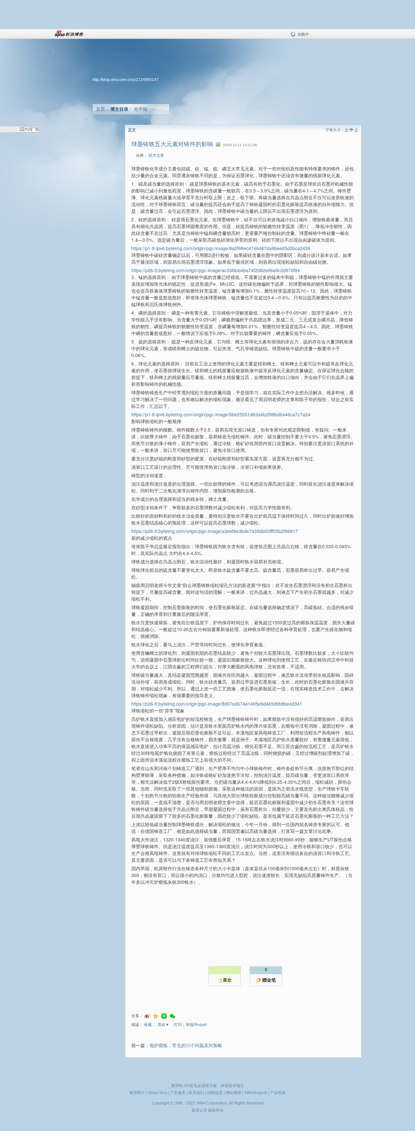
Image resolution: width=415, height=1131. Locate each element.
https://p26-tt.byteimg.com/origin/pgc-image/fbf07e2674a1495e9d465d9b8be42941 (216, 703)
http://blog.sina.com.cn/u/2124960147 (125, 79)
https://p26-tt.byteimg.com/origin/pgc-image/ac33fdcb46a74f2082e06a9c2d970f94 (215, 270)
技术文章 (156, 155)
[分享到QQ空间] (155, 1016)
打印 (178, 1024)
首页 (100, 109)
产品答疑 (278, 1093)
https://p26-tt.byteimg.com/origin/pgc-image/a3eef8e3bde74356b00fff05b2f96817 (214, 531)
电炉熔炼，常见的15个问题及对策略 (185, 1045)
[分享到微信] (172, 1016)
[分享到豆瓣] (164, 1016)
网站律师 (233, 1093)
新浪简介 (137, 1093)
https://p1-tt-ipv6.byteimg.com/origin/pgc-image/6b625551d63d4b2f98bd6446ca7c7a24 (220, 414)
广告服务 (178, 1093)
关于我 (140, 109)
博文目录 (119, 109)
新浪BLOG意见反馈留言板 (194, 1085)
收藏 (148, 1024)
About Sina (157, 1093)
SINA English (255, 1093)
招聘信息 (215, 1093)
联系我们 (196, 1093)
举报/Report (196, 1024)
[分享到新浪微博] (147, 1016)
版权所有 (216, 1110)
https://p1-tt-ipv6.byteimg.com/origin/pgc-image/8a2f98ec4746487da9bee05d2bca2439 (220, 248)
